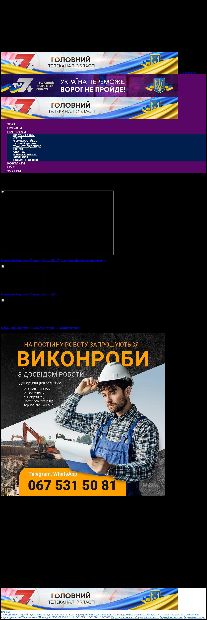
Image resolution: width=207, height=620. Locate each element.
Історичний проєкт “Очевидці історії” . (29, 294)
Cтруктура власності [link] (123, 617)
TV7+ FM (14, 171)
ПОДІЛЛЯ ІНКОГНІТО (25, 160)
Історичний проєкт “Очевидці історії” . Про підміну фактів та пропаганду (53, 260)
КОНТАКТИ (16, 163)
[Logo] (89, 95)
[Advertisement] (92, 542)
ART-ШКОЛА (20, 157)
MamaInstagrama (25, 154)
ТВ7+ (11, 124)
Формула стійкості (26, 141)
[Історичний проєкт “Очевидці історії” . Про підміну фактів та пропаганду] (57, 254)
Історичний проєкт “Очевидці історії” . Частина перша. (40, 328)
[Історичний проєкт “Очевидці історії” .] (22, 288)
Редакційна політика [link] (171, 617)
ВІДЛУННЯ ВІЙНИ (24, 135)
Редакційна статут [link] (194, 617)
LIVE (11, 167)
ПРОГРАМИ (16, 132)
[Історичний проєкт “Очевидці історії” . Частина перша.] (22, 322)
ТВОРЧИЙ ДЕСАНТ (24, 143)
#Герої (17, 138)
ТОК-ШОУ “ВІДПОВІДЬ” (27, 146)
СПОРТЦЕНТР (21, 152)
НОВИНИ (14, 128)
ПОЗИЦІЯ (19, 149)
